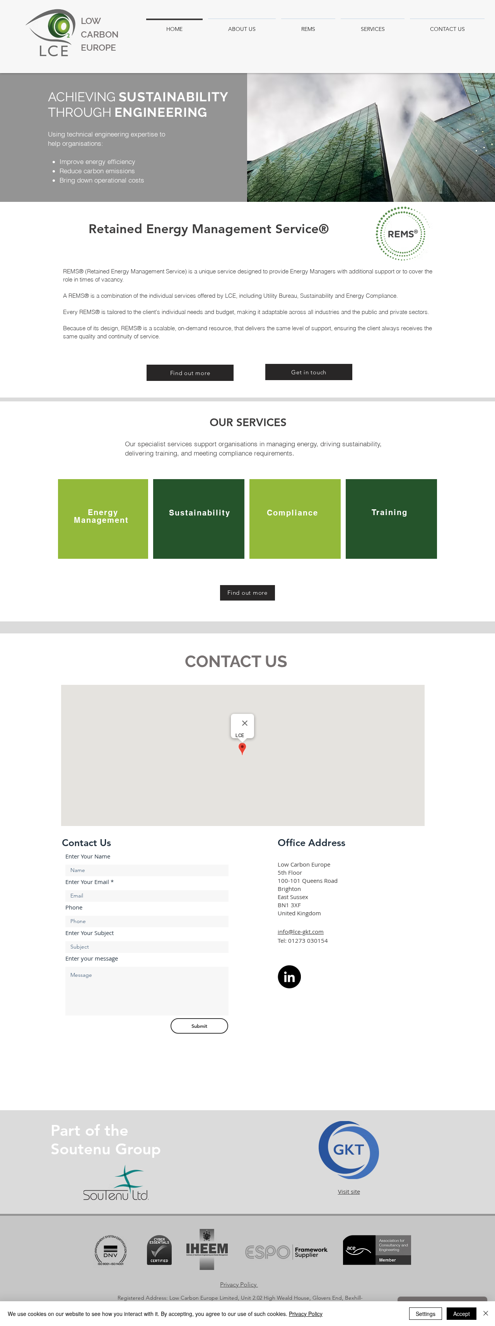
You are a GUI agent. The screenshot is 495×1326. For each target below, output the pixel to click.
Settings (425, 1313)
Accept (461, 1313)
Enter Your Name (87, 856)
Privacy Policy (306, 1313)
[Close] (485, 1313)
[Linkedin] (289, 976)
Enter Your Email (87, 882)
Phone (73, 907)
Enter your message (91, 958)
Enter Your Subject (89, 933)
